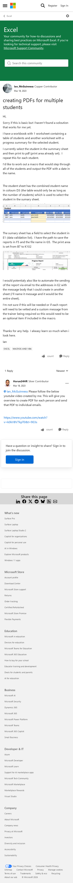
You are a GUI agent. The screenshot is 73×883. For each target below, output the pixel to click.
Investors (8, 837)
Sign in (19, 459)
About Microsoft (11, 819)
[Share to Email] (55, 501)
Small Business (11, 737)
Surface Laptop (11, 524)
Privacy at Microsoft (13, 831)
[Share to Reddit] (37, 501)
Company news (11, 825)
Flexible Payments (12, 619)
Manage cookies (55, 869)
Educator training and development (20, 666)
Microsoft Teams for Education (18, 648)
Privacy (40, 869)
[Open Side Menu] (5, 5)
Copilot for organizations (15, 536)
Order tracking (11, 601)
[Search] (43, 5)
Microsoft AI (10, 695)
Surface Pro (9, 518)
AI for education (11, 678)
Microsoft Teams (11, 725)
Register (52, 5)
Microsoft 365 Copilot (14, 731)
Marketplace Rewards (14, 790)
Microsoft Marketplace (14, 784)
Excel (9, 15)
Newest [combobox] (62, 371)
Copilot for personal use (15, 542)
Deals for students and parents (18, 672)
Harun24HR (20, 381)
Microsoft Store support (15, 589)
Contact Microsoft (24, 869)
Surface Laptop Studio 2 (15, 530)
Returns (8, 595)
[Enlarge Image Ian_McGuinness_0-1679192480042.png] (36, 260)
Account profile (11, 577)
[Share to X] (30, 501)
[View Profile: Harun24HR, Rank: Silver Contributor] (7, 383)
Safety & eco (41, 873)
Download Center (12, 583)
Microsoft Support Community (23, 48)
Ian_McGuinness (24, 86)
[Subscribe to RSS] (49, 501)
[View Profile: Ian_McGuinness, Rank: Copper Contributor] (7, 88)
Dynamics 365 (10, 707)
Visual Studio (10, 796)
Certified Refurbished (14, 607)
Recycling (55, 873)
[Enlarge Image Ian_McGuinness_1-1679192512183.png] (36, 213)
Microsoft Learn (11, 766)
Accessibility (10, 849)
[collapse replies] (36, 378)
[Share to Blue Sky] (43, 501)
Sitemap (8, 869)
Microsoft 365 (10, 713)
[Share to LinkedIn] (18, 501)
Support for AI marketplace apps (19, 772)
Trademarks (25, 873)
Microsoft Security (12, 701)
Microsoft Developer (13, 760)
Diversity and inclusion (14, 843)
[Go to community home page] (13, 5)
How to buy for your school (16, 660)
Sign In (64, 5)
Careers (8, 813)
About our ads (10, 877)
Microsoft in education (14, 636)
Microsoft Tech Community (16, 778)
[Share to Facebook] (24, 501)
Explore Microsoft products (16, 554)
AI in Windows (10, 548)
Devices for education (14, 642)
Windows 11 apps (12, 560)
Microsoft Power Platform (16, 719)
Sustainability (10, 855)
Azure (7, 754)
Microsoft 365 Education (15, 654)
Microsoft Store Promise (15, 613)
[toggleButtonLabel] (67, 15)
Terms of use (10, 873)
